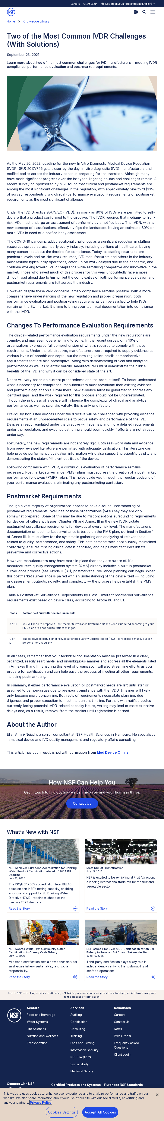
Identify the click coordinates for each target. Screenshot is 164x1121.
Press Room (122, 1036)
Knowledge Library (36, 21)
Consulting (77, 1029)
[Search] (144, 12)
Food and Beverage (41, 1014)
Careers (75, 3)
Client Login (90, 3)
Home (11, 21)
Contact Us (121, 1022)
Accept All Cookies (100, 1112)
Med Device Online (113, 752)
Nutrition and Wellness (42, 1036)
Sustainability (79, 1064)
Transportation (37, 1043)
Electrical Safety (81, 1071)
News (118, 1029)
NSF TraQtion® (80, 1057)
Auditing (76, 1014)
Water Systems (37, 1022)
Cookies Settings (61, 1112)
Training (76, 1036)
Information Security (84, 1050)
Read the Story (19, 908)
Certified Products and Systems (76, 1085)
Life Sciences (36, 1029)
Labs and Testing (82, 1043)
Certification (78, 1022)
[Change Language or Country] (136, 12)
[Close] (157, 1094)
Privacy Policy (40, 1102)
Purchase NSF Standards (123, 1085)
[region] (82, 1104)
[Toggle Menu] (153, 12)
